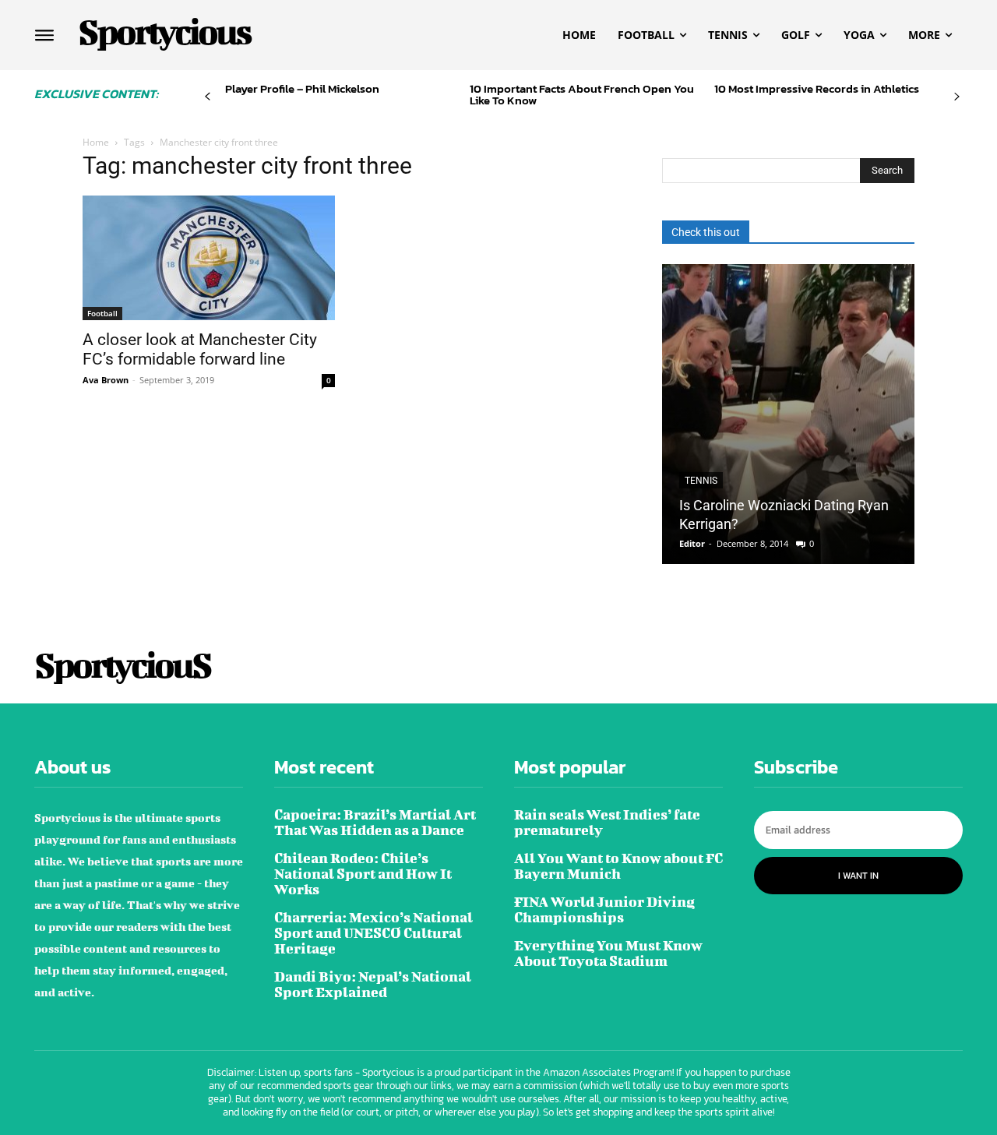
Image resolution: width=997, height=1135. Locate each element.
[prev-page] (207, 97)
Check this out (705, 232)
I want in (858, 876)
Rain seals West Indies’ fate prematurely (607, 822)
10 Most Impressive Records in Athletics (816, 88)
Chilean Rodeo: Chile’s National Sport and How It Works (363, 873)
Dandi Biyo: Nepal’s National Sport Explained (372, 984)
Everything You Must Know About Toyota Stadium (608, 953)
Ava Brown (106, 380)
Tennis (701, 480)
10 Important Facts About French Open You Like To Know (582, 94)
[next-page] (957, 97)
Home (96, 142)
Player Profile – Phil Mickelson (302, 88)
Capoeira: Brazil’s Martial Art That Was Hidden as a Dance (375, 822)
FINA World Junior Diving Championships (604, 909)
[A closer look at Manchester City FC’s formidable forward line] (209, 258)
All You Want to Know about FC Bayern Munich (618, 866)
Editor (692, 543)
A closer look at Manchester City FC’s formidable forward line (200, 349)
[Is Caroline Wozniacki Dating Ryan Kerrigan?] (788, 414)
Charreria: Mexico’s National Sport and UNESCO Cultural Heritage (373, 933)
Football (102, 313)
